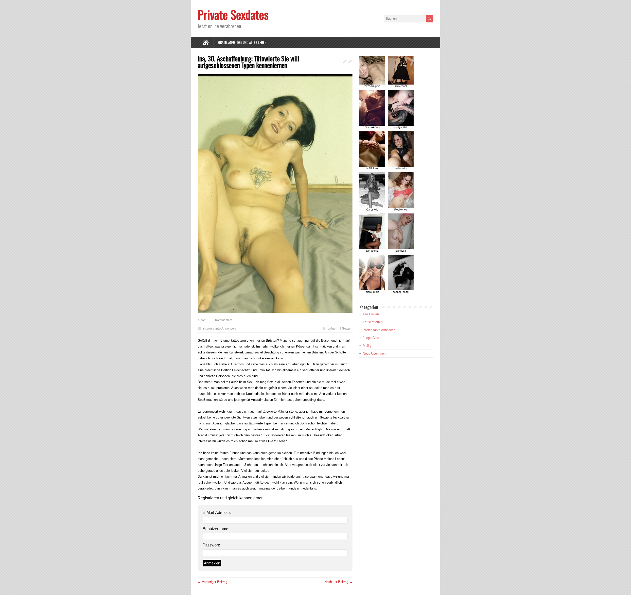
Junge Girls (371, 338)
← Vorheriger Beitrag (212, 582)
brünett (332, 328)
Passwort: (211, 545)
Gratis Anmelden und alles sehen (242, 42)
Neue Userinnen (374, 353)
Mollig (367, 346)
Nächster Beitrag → (338, 582)
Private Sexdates (233, 14)
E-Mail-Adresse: (217, 512)
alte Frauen (371, 314)
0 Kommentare (222, 320)
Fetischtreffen (373, 322)
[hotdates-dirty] (387, 291)
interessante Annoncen (219, 328)
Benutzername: (216, 529)
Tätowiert (345, 328)
